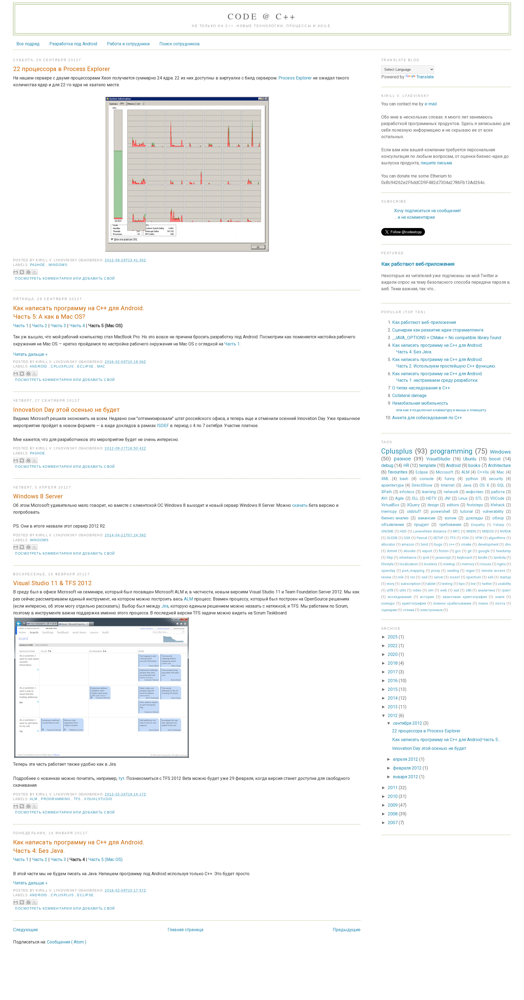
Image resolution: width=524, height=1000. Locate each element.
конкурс (388, 603)
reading (453, 571)
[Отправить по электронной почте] (15, 272)
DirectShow (422, 485)
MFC (456, 531)
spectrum (473, 577)
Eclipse (86, 366)
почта (500, 603)
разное (38, 265)
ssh (490, 577)
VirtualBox (390, 505)
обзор (498, 518)
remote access (493, 571)
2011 (393, 787)
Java (467, 485)
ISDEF (163, 425)
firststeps (475, 505)
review (386, 577)
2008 (393, 813)
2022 (393, 645)
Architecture (499, 465)
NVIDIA (505, 531)
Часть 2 (39, 325)
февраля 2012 (408, 768)
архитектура (392, 485)
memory (468, 564)
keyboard (464, 557)
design (433, 505)
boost (495, 458)
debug (387, 465)
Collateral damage (409, 395)
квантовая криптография (465, 597)
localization (409, 564)
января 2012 (406, 776)
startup (505, 577)
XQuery (413, 505)
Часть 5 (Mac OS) (105, 859)
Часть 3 (58, 325)
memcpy (389, 511)
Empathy (478, 525)
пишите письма (436, 162)
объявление (392, 524)
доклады (474, 518)
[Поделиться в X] (34, 272)
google (484, 551)
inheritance (407, 557)
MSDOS (488, 531)
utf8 (390, 590)
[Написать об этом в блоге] (22, 272)
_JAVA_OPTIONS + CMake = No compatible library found (446, 337)
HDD (403, 531)
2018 (393, 663)
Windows (58, 265)
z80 (468, 590)
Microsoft (444, 472)
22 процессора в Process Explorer (61, 68)
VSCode (497, 498)
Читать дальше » (30, 354)
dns (508, 544)
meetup (449, 564)
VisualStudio (98, 799)
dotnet (392, 551)
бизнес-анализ (395, 518)
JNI (447, 498)
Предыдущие (347, 929)
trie (473, 584)
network (451, 492)
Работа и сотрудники (128, 43)
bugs (438, 544)
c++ (452, 544)
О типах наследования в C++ (421, 387)
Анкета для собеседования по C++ (427, 417)
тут (121, 778)
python (472, 479)
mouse (485, 564)
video (417, 590)
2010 (393, 796)
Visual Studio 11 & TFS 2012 (52, 583)
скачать (300, 505)
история (427, 597)
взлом (450, 518)
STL (478, 498)
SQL (500, 485)
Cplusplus (63, 366)
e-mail (431, 103)
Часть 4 (77, 325)
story (390, 584)
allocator (388, 544)
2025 (393, 637)
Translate (425, 76)
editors (453, 505)
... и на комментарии (414, 217)
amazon (407, 544)
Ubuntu (469, 458)
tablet (431, 584)
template (427, 465)
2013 (393, 706)
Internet (448, 485)
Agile (399, 498)
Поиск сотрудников (179, 43)
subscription (411, 584)
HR (406, 465)
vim (430, 590)
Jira (164, 606)
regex (470, 571)
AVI (384, 498)
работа (498, 492)
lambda (500, 557)
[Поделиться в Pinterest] (28, 272)
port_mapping (413, 571)
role (401, 577)
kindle (482, 557)
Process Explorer (295, 78)
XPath (386, 492)
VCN (465, 538)
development (488, 544)
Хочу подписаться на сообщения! (427, 210)
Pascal (422, 538)
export (427, 551)
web (443, 590)
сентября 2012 (408, 723)
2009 (393, 805)
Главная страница (185, 929)
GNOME (387, 531)
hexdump (503, 551)
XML (385, 479)
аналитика (486, 590)
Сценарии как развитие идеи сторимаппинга (437, 330)
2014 (393, 698)
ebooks (410, 551)
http (390, 557)
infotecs (407, 492)
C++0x (483, 472)
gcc (458, 551)
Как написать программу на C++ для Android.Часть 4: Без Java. (78, 846)
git (470, 551)
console (426, 479)
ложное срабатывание (452, 603)
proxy (435, 571)
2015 (393, 689)
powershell (440, 511)
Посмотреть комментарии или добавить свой (65, 278)
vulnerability (493, 511)
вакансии (426, 518)
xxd (456, 590)
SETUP (438, 538)
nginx (501, 564)
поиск (483, 603)
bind (424, 544)
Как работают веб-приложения (417, 264)
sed (424, 577)
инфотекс (475, 492)
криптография (414, 603)
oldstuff (414, 511)
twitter (487, 584)
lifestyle (387, 564)
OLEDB (392, 538)
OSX (407, 538)
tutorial (466, 511)
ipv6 (426, 557)
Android (39, 366)
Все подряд (28, 43)
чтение (408, 610)
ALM (188, 599)
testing (447, 584)
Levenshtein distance (430, 531)
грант (506, 590)
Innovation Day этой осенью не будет (66, 409)
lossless (430, 564)
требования (450, 524)
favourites (397, 472)
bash (404, 479)
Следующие (25, 929)
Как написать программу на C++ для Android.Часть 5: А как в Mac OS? (78, 312)
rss (412, 577)
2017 (393, 671)
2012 (393, 715)
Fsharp (498, 525)
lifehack (498, 505)
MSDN (471, 531)
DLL (415, 498)
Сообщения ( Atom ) (66, 942)
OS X (484, 485)
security (496, 479)
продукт (421, 524)
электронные (431, 610)
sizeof (455, 577)
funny (450, 479)
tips (462, 584)
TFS (78, 799)
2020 (393, 654)
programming (56, 799)
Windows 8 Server (38, 496)
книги (499, 597)
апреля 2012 (406, 759)
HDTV (431, 498)
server (438, 577)
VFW (478, 538)
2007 (393, 822)
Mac (101, 366)
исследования (400, 597)
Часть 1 (20, 325)
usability (504, 584)
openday (388, 571)
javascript (443, 557)
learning (429, 492)
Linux (463, 498)
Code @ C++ (262, 16)
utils (403, 590)
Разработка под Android (73, 43)
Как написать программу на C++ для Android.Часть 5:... (446, 739)
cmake (466, 544)
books (474, 465)
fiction (444, 551)
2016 (393, 680)
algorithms (497, 538)
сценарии (389, 610)
